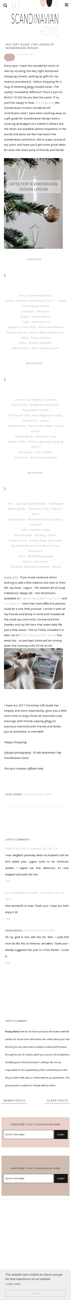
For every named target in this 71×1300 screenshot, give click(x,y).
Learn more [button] (13, 1284)
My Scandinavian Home (22, 893)
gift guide (46, 794)
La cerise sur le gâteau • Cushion (35, 399)
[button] (9, 57)
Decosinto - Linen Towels (35, 452)
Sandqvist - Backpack (35, 311)
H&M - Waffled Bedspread (35, 556)
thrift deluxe (15, 848)
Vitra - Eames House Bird (35, 295)
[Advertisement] (35, 1235)
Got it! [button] (36, 1293)
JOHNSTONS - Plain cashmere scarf (35, 348)
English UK (27, 598)
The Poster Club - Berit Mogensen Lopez (35, 415)
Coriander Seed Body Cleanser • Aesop (35, 566)
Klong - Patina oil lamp (35, 337)
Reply (7, 881)
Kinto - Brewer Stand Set (35, 343)
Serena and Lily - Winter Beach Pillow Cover (35, 332)
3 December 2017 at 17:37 (42, 848)
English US (43, 598)
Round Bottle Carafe (35, 410)
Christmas (30, 794)
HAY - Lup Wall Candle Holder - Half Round (35, 503)
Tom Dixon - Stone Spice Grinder (35, 457)
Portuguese (11, 603)
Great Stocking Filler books (38, 635)
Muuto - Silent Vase (35, 561)
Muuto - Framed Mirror (35, 316)
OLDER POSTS (57, 1100)
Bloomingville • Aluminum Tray (35, 436)
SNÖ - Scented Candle (35, 530)
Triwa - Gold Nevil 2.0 (35, 321)
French (56, 598)
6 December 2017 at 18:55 (39, 930)
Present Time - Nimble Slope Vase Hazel (35, 540)
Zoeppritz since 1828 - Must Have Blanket (35, 327)
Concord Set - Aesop (35, 420)
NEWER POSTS (14, 1100)
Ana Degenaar (44, 102)
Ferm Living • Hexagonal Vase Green (35, 404)
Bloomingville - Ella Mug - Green (35, 535)
